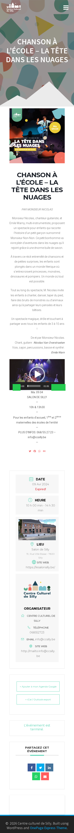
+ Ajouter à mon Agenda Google (38, 686)
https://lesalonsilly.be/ (40, 567)
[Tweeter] (40, 767)
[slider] (33, 386)
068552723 (37, 632)
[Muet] (55, 387)
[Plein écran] (62, 387)
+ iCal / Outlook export (38, 699)
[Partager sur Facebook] (32, 767)
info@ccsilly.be (45, 639)
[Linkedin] (49, 767)
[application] (37, 374)
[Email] (45, 776)
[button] (37, 374)
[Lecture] (17, 387)
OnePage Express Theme (48, 828)
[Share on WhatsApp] (36, 776)
